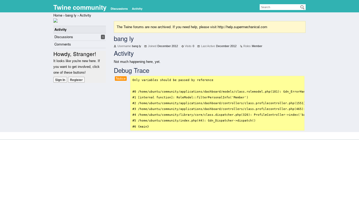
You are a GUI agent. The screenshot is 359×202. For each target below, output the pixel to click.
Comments (62, 44)
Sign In (60, 79)
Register (76, 79)
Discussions (119, 9)
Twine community (79, 7)
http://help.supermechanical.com (242, 26)
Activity (137, 9)
